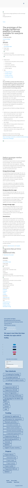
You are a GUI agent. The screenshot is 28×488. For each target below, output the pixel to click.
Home (4, 21)
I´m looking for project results (14, 380)
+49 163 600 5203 (11, 327)
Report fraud (16, 482)
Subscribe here (6, 297)
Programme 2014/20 (11, 390)
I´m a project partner (11, 377)
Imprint (7, 480)
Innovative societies (12, 425)
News (6, 403)
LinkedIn (5, 294)
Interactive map (11, 457)
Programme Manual (11, 436)
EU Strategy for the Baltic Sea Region (13, 400)
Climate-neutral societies (14, 430)
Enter (8, 367)
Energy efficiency (8, 71)
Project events (11, 463)
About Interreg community (13, 396)
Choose (4, 251)
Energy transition (9, 75)
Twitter (4, 292)
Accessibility (9, 482)
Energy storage (8, 73)
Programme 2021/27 (11, 387)
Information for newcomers (13, 419)
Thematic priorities (11, 422)
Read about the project (9, 254)
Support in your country (12, 447)
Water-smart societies (13, 428)
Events (7, 406)
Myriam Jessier (11, 245)
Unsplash (18, 245)
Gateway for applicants (12, 416)
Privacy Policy (14, 480)
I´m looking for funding (12, 374)
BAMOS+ (7, 445)
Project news (10, 460)
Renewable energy (9, 77)
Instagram (5, 291)
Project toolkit (9, 466)
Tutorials (7, 442)
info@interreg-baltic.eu (11, 329)
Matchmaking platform (12, 439)
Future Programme (11, 393)
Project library (9, 454)
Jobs (6, 409)
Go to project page (8, 46)
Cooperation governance (14, 433)
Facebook (5, 289)
